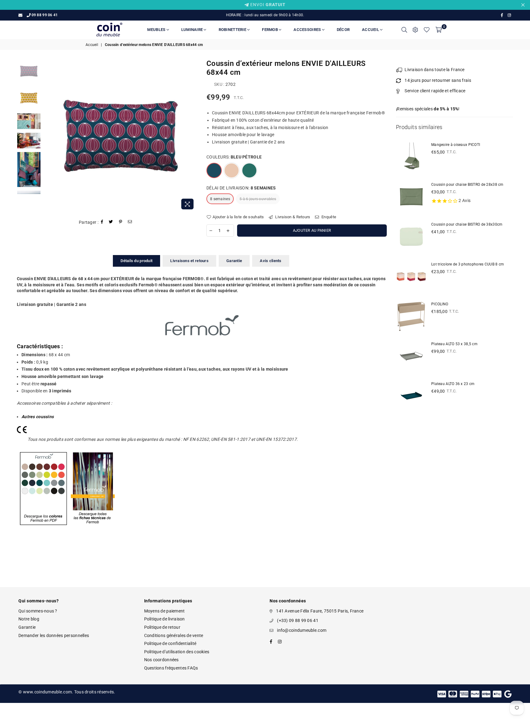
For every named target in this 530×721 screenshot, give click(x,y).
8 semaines (220, 199)
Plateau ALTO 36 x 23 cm (452, 384)
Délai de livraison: (241, 187)
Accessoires (308, 29)
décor (343, 29)
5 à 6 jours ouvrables (258, 199)
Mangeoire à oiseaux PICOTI (455, 145)
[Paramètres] (415, 29)
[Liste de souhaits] (426, 29)
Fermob (270, 29)
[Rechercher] (404, 29)
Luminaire (192, 29)
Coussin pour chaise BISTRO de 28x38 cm (467, 184)
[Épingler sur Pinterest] (120, 222)
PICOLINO (439, 304)
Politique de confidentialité (170, 643)
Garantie (234, 260)
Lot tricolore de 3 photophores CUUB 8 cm (467, 264)
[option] (120, 135)
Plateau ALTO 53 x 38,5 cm (454, 344)
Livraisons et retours (189, 260)
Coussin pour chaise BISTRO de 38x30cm (466, 224)
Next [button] (191, 136)
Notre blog (28, 618)
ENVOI (267, 4)
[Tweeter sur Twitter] (111, 222)
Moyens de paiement (164, 610)
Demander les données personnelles (53, 635)
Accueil (371, 29)
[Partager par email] (130, 222)
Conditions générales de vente (173, 635)
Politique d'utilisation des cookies (176, 651)
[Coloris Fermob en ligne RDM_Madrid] (43, 532)
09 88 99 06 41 (45, 15)
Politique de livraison (164, 618)
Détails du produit (136, 260)
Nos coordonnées (161, 659)
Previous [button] (49, 136)
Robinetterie (233, 29)
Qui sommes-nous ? (37, 610)
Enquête (328, 217)
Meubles (156, 29)
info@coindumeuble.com (301, 630)
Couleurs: (234, 156)
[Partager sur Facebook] (102, 222)
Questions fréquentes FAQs (171, 668)
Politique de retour (162, 627)
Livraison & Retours (292, 217)
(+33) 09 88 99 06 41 (297, 620)
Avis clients (270, 260)
